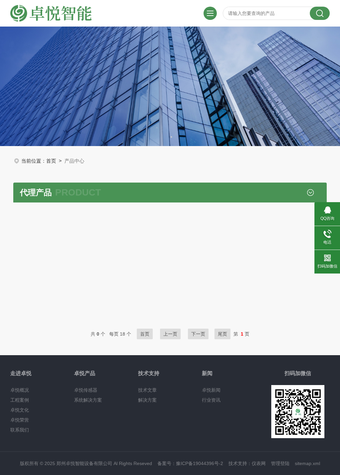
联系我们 (19, 430)
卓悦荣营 (19, 420)
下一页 (198, 334)
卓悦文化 (19, 410)
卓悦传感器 (85, 390)
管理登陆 (280, 463)
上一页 (170, 334)
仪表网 (259, 463)
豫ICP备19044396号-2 (199, 463)
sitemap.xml (307, 463)
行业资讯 (211, 400)
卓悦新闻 (211, 390)
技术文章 (147, 390)
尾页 (222, 334)
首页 (51, 161)
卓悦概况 (19, 390)
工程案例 (19, 400)
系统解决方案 (88, 400)
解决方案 (147, 400)
